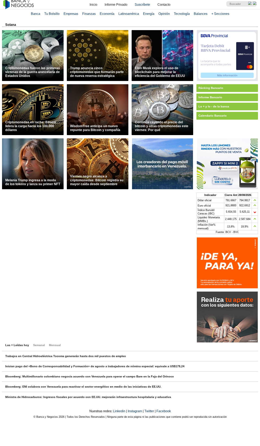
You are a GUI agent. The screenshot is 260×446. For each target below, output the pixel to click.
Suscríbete (142, 4)
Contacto (163, 4)
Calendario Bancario (212, 115)
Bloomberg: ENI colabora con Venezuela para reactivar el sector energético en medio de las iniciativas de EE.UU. (83, 386)
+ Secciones (220, 13)
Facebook (163, 411)
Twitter (149, 411)
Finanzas (89, 13)
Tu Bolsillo (52, 13)
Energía (148, 13)
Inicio (93, 4)
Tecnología (182, 13)
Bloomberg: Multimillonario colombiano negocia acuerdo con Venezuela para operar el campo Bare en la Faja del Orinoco (89, 376)
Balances (200, 13)
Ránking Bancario (210, 88)
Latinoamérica (128, 13)
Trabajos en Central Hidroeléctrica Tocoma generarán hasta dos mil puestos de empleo (65, 356)
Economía (107, 13)
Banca (35, 13)
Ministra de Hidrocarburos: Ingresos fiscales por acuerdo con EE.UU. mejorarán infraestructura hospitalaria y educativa (88, 397)
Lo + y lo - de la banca (213, 106)
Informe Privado (116, 4)
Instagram (135, 411)
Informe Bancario (210, 97)
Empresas (71, 13)
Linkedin (119, 411)
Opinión (164, 13)
